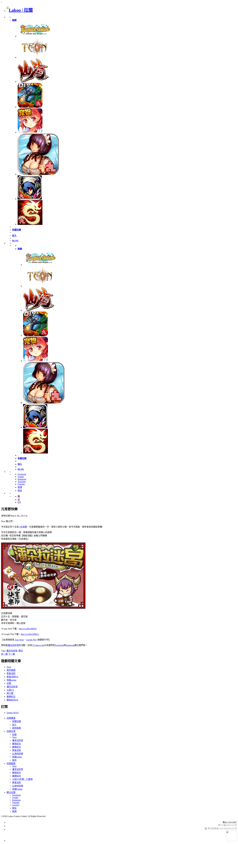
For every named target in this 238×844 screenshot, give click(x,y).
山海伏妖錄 (17, 753)
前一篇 (4, 654)
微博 (20, 487)
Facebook (22, 474)
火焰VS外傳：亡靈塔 (22, 779)
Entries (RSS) (13, 713)
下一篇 (11, 654)
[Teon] (35, 57)
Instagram (22, 479)
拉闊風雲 (11, 718)
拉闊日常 (11, 731)
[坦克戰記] (30, 107)
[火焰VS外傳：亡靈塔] (30, 199)
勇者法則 (11, 673)
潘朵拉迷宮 (13, 645)
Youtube (15, 802)
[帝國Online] (35, 36)
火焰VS (10, 690)
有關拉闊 (16, 721)
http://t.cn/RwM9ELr (30, 634)
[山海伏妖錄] (33, 81)
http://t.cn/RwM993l (27, 629)
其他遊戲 (11, 670)
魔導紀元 (11, 696)
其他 (14, 760)
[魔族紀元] (30, 132)
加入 (14, 725)
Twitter (21, 476)
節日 (20, 651)
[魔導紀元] (38, 174)
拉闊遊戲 (11, 763)
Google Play (31, 640)
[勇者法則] (30, 224)
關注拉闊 (11, 792)
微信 (20, 490)
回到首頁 (16, 728)
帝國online (11, 680)
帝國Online (17, 789)
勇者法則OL (12, 677)
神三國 (10, 693)
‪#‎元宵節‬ (23, 527)
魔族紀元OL (12, 700)
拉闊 (9, 683)
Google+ (21, 484)
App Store (19, 640)
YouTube (22, 481)
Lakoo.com (39, 645)
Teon (9, 667)
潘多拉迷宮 (17, 740)
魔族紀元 (16, 744)
